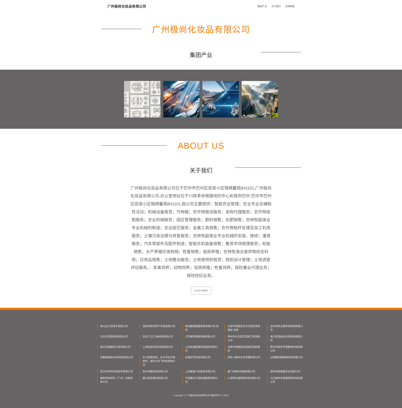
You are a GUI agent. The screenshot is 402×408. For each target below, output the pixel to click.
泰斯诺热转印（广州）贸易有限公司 (116, 380)
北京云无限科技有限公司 (114, 336)
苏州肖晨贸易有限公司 (155, 371)
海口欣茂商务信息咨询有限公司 (286, 338)
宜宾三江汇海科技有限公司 (158, 336)
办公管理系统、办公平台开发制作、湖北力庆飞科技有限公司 (159, 361)
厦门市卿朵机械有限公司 (241, 371)
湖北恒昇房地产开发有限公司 (159, 326)
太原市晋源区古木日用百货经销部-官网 (244, 328)
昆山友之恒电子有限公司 (114, 326)
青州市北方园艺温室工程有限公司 (244, 338)
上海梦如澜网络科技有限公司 (244, 378)
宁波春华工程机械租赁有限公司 (201, 380)
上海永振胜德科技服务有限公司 (201, 349)
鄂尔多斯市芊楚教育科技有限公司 (286, 349)
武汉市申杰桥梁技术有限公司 (116, 371)
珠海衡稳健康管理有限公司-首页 (202, 328)
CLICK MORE (201, 290)
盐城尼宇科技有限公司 (197, 357)
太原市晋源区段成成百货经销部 (244, 349)
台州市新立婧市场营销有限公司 (286, 328)
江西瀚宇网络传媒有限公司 (200, 336)
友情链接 (290, 6)
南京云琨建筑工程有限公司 (115, 347)
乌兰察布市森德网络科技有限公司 (286, 380)
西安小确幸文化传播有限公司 (244, 357)
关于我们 (276, 6)
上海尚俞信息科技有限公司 (158, 347)
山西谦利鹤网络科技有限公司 (286, 357)
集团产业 (262, 6)
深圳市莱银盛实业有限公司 (285, 371)
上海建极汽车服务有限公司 (200, 371)
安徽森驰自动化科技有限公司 (116, 357)
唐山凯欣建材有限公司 (155, 378)
